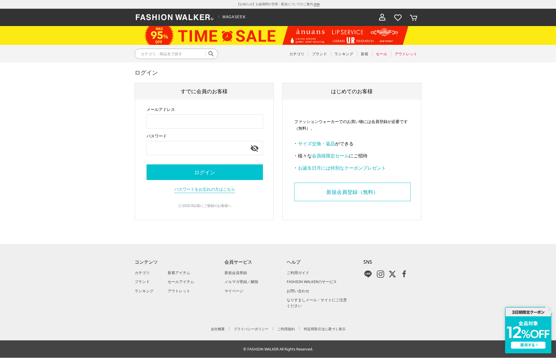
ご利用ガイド (298, 272)
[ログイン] (382, 17)
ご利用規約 (286, 328)
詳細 (317, 4)
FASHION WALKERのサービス (312, 281)
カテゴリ (142, 272)
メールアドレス (161, 109)
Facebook (404, 274)
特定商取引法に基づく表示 (324, 328)
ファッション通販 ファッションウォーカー (174, 17)
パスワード (157, 136)
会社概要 (218, 328)
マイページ (233, 290)
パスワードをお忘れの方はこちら (204, 189)
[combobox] (205, 121)
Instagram (380, 274)
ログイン (204, 172)
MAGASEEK (234, 17)
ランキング (144, 290)
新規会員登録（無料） (352, 191)
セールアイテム (181, 281)
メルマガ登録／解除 (241, 281)
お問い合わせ (298, 290)
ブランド (142, 281)
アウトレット (179, 290)
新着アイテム (179, 272)
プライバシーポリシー (251, 328)
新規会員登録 (235, 272)
